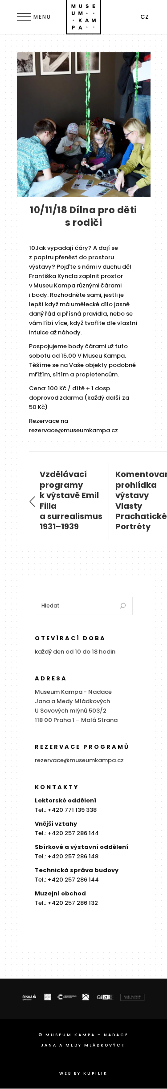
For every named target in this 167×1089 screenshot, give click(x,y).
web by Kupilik (83, 1073)
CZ (144, 17)
